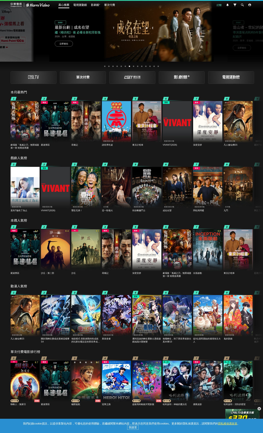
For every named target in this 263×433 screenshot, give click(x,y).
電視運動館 (80, 5)
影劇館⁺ (95, 5)
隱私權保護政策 (227, 423)
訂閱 (219, 5)
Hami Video (30, 5)
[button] (104, 66)
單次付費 (109, 5)
